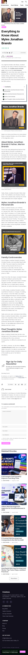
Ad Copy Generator (7, 613)
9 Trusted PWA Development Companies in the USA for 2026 (12, 539)
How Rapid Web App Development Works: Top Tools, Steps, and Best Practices (13, 570)
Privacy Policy (6, 652)
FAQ (3, 630)
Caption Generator (6, 611)
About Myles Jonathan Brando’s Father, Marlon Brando (13, 90)
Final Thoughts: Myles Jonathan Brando (14, 99)
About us (4, 623)
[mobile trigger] (25, 1)
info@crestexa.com (7, 638)
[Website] (26, 389)
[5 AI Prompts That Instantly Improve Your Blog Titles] (14, 464)
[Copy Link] (12, 53)
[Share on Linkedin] (7, 53)
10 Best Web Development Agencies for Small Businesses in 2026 (13, 508)
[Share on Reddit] (9, 53)
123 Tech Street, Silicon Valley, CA (10, 640)
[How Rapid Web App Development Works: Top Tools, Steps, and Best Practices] (14, 556)
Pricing (4, 628)
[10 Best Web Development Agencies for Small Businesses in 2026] (14, 494)
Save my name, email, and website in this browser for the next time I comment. (14, 439)
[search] (19, 2)
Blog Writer (5, 608)
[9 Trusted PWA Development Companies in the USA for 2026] (14, 526)
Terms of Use (14, 652)
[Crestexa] (4, 2)
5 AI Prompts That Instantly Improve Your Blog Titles (11, 477)
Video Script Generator (7, 616)
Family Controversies (9, 96)
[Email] (22, 384)
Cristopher (9, 56)
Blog (4, 27)
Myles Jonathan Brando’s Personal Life (14, 94)
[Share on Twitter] (5, 53)
